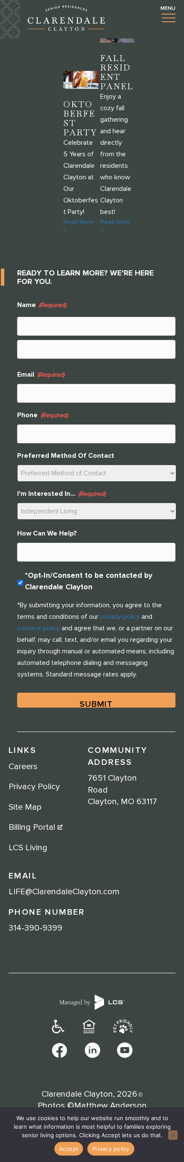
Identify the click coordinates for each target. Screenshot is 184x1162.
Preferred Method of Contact (65, 455)
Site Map (25, 807)
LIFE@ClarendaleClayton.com (64, 892)
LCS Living (28, 848)
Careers (23, 766)
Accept (69, 1148)
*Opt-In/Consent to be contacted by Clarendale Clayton (88, 581)
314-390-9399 (35, 928)
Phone (42, 415)
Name (41, 305)
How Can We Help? (47, 533)
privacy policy (120, 616)
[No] (173, 1135)
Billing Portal (33, 827)
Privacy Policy (34, 786)
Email (41, 374)
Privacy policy (111, 1148)
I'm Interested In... (61, 493)
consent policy (38, 628)
